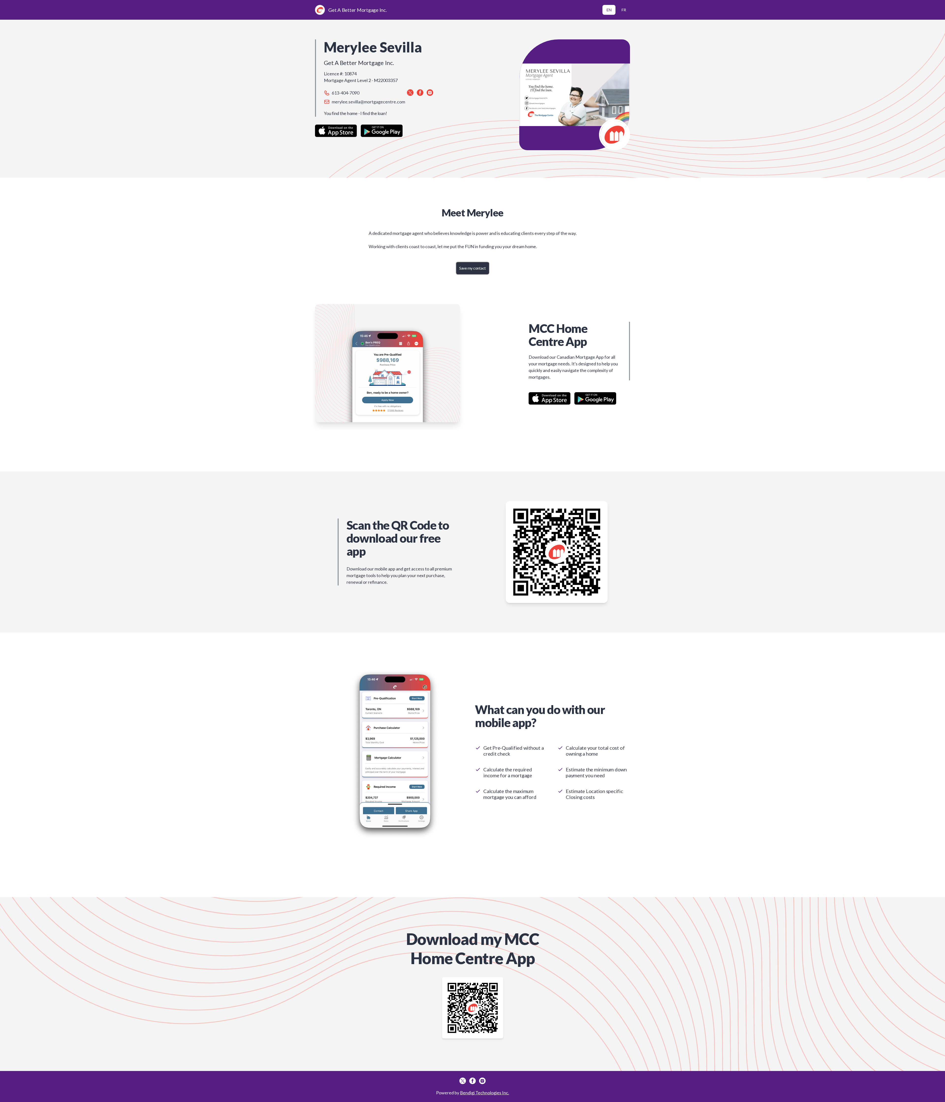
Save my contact (472, 268)
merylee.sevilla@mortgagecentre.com (368, 101)
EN (609, 9)
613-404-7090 (345, 93)
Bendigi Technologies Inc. (484, 1092)
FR (623, 9)
